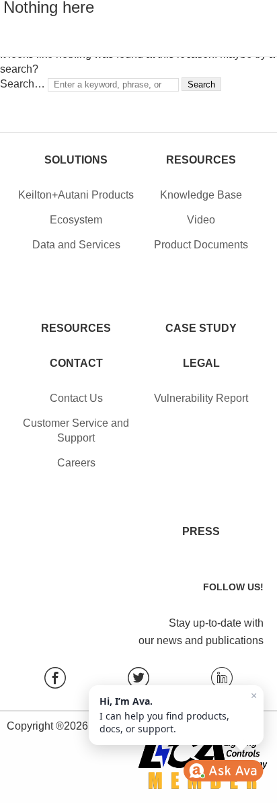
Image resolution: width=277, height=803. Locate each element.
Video (201, 219)
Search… (22, 84)
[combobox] (113, 85)
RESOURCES (76, 328)
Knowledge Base (201, 195)
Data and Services (76, 244)
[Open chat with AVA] (223, 771)
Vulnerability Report (201, 398)
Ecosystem (76, 219)
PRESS (201, 531)
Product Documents (201, 244)
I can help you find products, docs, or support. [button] (178, 712)
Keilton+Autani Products (76, 195)
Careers (76, 462)
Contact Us (76, 398)
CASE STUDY (201, 328)
